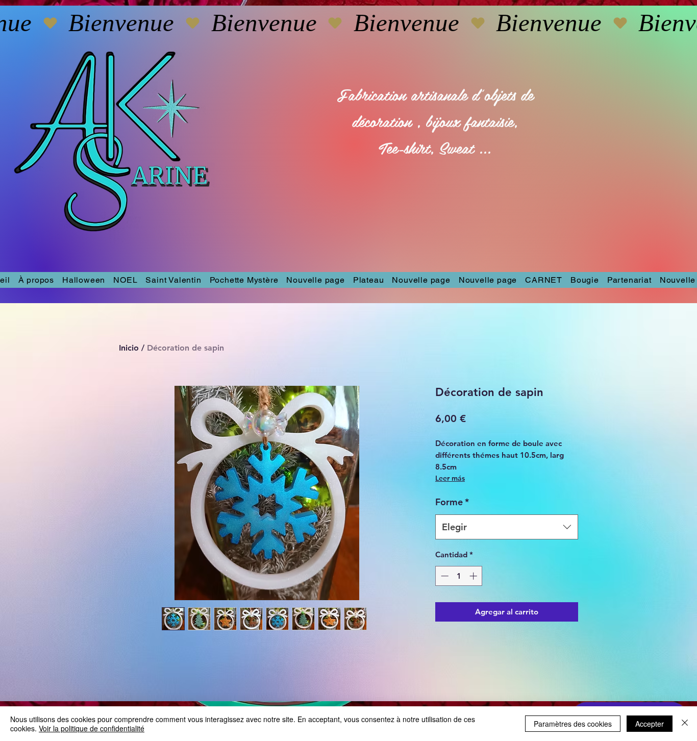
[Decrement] (444, 575)
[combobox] (506, 527)
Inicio (129, 348)
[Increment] (474, 575)
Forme (452, 502)
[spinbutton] (459, 575)
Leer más (450, 478)
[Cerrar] (685, 723)
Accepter (649, 724)
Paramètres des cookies (573, 724)
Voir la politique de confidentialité (91, 728)
